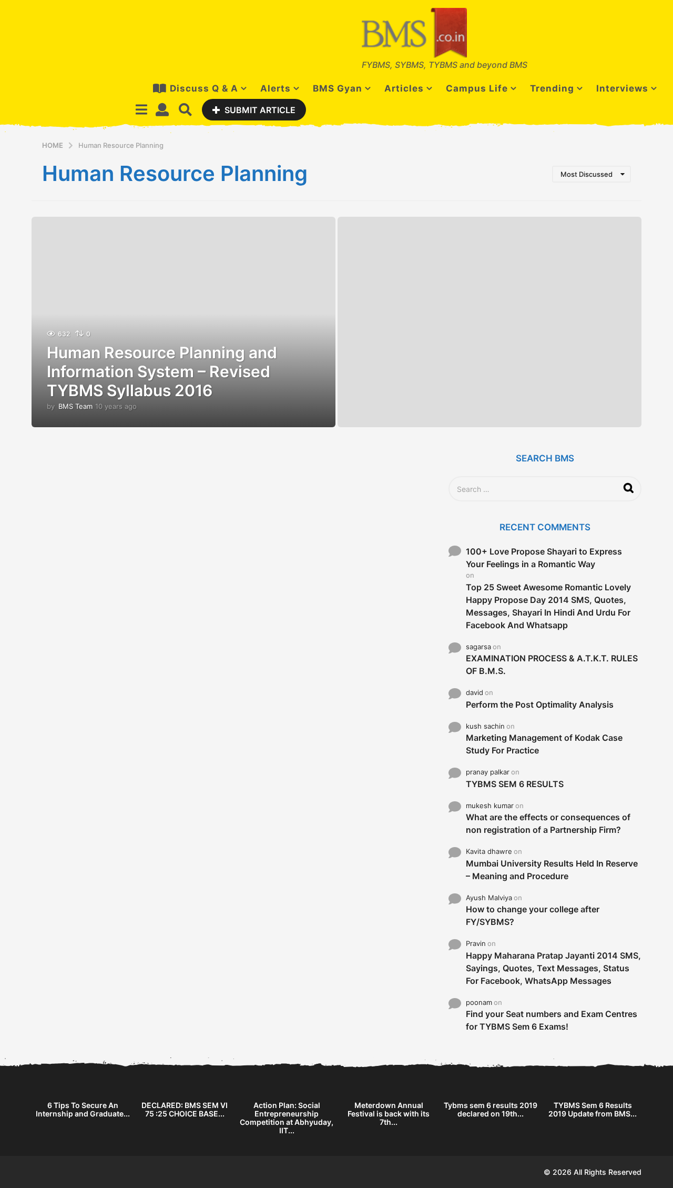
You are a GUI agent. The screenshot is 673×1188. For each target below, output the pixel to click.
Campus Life (477, 88)
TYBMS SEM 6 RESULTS (515, 784)
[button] (141, 109)
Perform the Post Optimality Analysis (540, 704)
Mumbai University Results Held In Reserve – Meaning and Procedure (552, 869)
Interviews (622, 88)
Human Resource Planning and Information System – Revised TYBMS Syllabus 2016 (162, 371)
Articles (404, 88)
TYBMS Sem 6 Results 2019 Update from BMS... (592, 1109)
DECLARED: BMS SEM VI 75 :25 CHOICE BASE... (184, 1109)
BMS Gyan (337, 88)
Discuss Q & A (204, 88)
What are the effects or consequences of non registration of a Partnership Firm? (548, 823)
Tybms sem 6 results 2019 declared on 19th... (490, 1109)
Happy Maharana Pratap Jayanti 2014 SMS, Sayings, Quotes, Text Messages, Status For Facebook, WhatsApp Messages (553, 968)
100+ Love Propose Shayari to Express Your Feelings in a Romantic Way (544, 557)
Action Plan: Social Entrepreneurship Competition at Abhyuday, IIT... (286, 1118)
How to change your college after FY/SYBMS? (532, 915)
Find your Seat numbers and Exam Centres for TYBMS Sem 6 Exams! (551, 1020)
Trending (552, 88)
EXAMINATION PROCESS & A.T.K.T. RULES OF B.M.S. (552, 664)
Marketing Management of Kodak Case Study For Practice (544, 744)
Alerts (275, 88)
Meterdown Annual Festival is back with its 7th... (389, 1113)
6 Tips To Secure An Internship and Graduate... (83, 1109)
